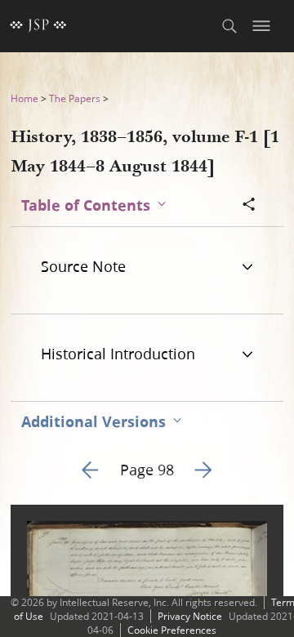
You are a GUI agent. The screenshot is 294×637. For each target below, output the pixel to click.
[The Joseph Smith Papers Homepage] (38, 26)
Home (24, 98)
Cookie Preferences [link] (171, 630)
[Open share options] (249, 206)
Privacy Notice (190, 616)
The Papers (74, 98)
